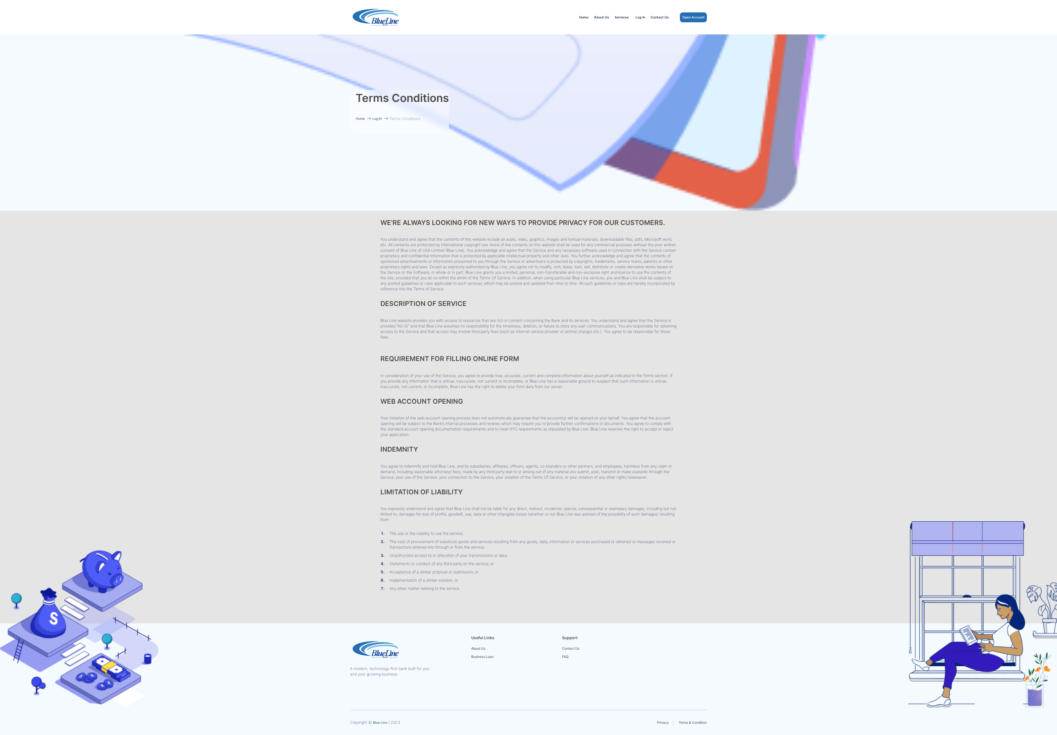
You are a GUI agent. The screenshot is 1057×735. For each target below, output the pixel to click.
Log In (640, 17)
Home (584, 17)
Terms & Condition (693, 722)
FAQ (565, 657)
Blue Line (380, 722)
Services (622, 17)
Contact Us (660, 17)
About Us (601, 17)
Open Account (693, 17)
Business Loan (482, 657)
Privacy (663, 722)
